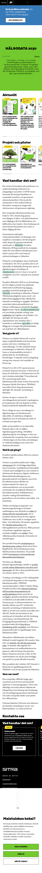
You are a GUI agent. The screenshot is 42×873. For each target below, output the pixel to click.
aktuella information (14, 524)
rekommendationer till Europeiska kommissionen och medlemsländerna (19, 591)
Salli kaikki (21, 847)
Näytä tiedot (21, 861)
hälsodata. (19, 245)
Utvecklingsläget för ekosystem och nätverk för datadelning (9, 167)
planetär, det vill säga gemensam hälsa (19, 644)
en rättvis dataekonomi (30, 309)
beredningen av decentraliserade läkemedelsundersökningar (18, 555)
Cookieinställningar (9, 784)
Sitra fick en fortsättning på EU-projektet (16, 626)
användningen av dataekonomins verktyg (18, 545)
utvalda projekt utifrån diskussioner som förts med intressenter (20, 567)
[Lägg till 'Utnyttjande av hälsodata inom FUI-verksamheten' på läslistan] (33, 150)
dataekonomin (8, 272)
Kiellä (21, 854)
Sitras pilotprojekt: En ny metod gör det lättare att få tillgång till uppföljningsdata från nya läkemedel (10, 121)
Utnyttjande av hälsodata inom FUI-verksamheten (28, 166)
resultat (25, 533)
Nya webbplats (16, 20)
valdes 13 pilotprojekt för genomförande (19, 512)
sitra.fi (25, 15)
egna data (26, 323)
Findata (16, 298)
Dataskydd (6, 779)
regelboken (7, 315)
